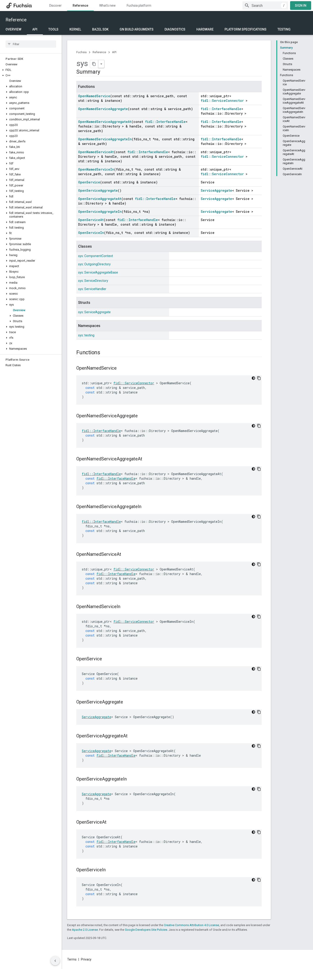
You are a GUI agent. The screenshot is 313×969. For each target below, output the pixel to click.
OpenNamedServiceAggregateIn (105, 139)
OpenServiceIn (91, 232)
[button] (31, 70)
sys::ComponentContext (95, 256)
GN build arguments (137, 29)
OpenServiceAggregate (98, 190)
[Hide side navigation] (55, 960)
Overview (13, 29)
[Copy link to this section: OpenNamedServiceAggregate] (142, 416)
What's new (107, 5)
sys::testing (86, 335)
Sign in (300, 5)
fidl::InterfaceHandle (221, 109)
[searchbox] (30, 44)
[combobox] (265, 5)
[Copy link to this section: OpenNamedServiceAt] (125, 554)
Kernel (75, 29)
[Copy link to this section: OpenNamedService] (121, 368)
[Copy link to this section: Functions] (104, 353)
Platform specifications (245, 29)
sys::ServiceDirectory (93, 280)
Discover (55, 5)
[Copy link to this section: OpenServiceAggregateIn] (131, 779)
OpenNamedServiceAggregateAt (105, 121)
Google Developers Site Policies (146, 929)
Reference (80, 5)
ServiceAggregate (216, 190)
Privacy (86, 959)
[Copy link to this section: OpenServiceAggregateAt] (132, 736)
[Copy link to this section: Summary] (104, 72)
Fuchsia (81, 52)
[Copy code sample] (259, 378)
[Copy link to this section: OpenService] (106, 659)
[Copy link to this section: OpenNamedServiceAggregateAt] (146, 459)
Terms (72, 959)
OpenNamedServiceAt (96, 152)
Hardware (205, 29)
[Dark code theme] (253, 378)
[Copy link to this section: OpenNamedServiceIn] (124, 607)
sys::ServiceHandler (92, 289)
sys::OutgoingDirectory (94, 264)
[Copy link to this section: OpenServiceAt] (111, 822)
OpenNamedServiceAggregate (103, 109)
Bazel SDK (100, 29)
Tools (53, 29)
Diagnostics (175, 29)
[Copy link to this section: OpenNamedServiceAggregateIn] (146, 507)
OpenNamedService (94, 96)
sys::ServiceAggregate (94, 312)
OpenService (89, 182)
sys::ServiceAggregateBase (98, 272)
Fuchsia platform (139, 5)
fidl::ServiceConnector (222, 100)
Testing (284, 29)
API (34, 29)
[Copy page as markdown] (94, 64)
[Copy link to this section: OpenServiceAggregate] (127, 702)
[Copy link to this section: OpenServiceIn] (110, 870)
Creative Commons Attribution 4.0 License (191, 925)
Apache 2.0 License (85, 929)
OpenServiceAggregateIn (100, 211)
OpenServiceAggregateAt (99, 199)
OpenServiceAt (91, 220)
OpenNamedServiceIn (96, 169)
